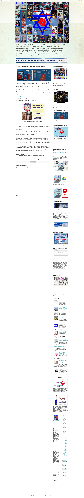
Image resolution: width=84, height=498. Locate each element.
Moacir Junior (57, 420)
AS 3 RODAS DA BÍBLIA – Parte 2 (65, 448)
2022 (63, 420)
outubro (64, 460)
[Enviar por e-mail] (30, 162)
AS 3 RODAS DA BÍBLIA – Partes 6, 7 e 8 (65, 436)
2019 (63, 424)
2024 (63, 418)
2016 (63, 428)
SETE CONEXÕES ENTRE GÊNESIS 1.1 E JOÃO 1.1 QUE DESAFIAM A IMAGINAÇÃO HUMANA (63, 361)
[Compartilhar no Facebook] (34, 162)
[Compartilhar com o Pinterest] (35, 162)
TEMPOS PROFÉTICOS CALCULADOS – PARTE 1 (63, 324)
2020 (63, 423)
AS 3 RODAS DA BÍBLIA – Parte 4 (65, 442)
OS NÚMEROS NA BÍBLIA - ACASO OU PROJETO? (63, 300)
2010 (63, 475)
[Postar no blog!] (31, 162)
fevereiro (64, 469)
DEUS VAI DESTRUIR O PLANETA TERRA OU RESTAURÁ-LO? (63, 317)
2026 (63, 415)
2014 (63, 431)
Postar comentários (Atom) (23, 195)
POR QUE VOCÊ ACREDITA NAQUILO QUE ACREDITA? (65, 456)
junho (64, 464)
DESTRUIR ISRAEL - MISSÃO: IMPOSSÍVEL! (62, 332)
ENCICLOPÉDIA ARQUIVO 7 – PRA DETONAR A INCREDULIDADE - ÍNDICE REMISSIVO (59, 153)
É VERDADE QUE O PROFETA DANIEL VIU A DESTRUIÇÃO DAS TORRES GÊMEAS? (63, 309)
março (64, 468)
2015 (63, 430)
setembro (64, 461)
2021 (63, 422)
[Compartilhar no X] (32, 162)
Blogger (51, 495)
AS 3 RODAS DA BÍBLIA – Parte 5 (65, 439)
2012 (63, 472)
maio (64, 465)
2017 (63, 427)
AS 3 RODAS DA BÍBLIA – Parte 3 (65, 445)
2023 (63, 419)
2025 (63, 416)
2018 (63, 426)
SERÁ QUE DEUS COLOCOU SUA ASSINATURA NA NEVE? (63, 353)
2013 (63, 432)
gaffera (44, 495)
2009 (63, 476)
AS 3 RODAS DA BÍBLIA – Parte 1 (65, 451)
